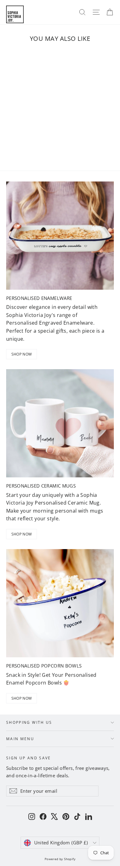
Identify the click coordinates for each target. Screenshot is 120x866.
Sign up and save (28, 757)
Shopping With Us (29, 722)
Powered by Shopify (60, 859)
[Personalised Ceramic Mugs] (60, 423)
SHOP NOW (21, 354)
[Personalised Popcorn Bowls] (60, 603)
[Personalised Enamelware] (60, 235)
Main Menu (20, 738)
